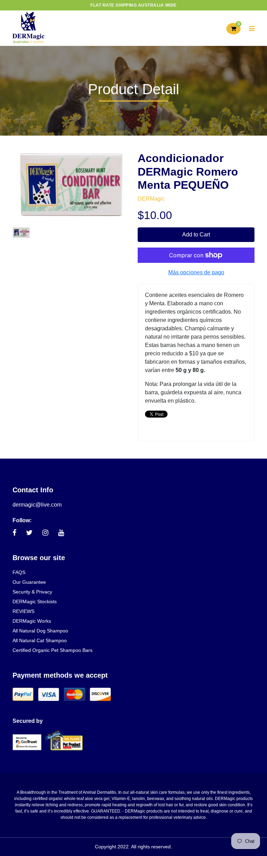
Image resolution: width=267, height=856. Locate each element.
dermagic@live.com (37, 505)
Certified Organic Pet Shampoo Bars (52, 650)
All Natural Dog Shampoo (40, 630)
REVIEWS (23, 611)
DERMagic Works (32, 621)
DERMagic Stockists (35, 601)
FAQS (19, 572)
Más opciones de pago (196, 272)
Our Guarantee (29, 582)
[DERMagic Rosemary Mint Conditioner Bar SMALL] (21, 232)
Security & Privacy (32, 592)
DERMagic (151, 199)
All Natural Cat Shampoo (40, 640)
